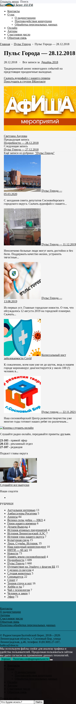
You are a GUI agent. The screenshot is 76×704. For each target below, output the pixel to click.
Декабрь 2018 (49, 62)
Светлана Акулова (15, 136)
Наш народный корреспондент (26, 546)
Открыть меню (9, 1)
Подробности (15, 560)
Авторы (12, 685)
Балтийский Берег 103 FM (16, 4)
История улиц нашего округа (25, 536)
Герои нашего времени (21, 523)
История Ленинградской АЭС (26, 533)
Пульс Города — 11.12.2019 (59, 244)
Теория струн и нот (19, 583)
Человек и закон (17, 593)
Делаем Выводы (17, 526)
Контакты (13, 665)
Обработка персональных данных (36, 678)
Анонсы (12, 516)
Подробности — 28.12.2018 (21, 142)
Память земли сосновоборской (26, 556)
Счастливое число (18, 688)
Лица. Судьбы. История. (22, 543)
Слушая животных (19, 573)
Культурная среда (18, 540)
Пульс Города (15, 563)
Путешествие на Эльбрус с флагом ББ (31, 566)
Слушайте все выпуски (14, 485)
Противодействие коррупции (33, 675)
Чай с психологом (18, 590)
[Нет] (51, 659)
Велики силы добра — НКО (25, 520)
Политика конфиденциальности (30, 659)
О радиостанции (25, 672)
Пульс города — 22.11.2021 (59, 411)
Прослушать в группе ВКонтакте (25, 81)
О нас (11, 668)
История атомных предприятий (27, 530)
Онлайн (12, 682)
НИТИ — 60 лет (17, 550)
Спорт (11, 580)
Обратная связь (17, 692)
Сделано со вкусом (19, 570)
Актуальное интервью (21, 510)
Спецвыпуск (15, 576)
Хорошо (5, 659)
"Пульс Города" (45, 153)
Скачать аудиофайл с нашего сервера (27, 78)
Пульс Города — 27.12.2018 (21, 149)
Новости (12, 553)
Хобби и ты (14, 586)
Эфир (10, 596)
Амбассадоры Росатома (22, 513)
